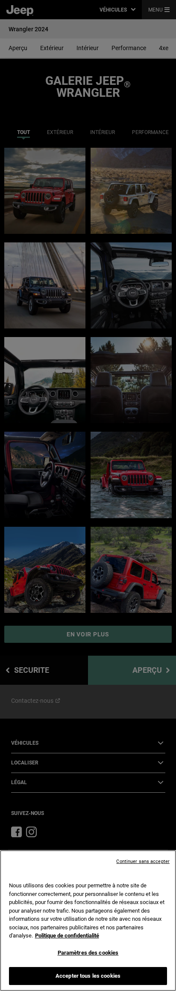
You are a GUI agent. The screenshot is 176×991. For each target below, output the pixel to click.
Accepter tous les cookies (88, 976)
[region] (88, 920)
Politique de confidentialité (67, 935)
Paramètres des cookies (88, 952)
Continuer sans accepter (143, 861)
